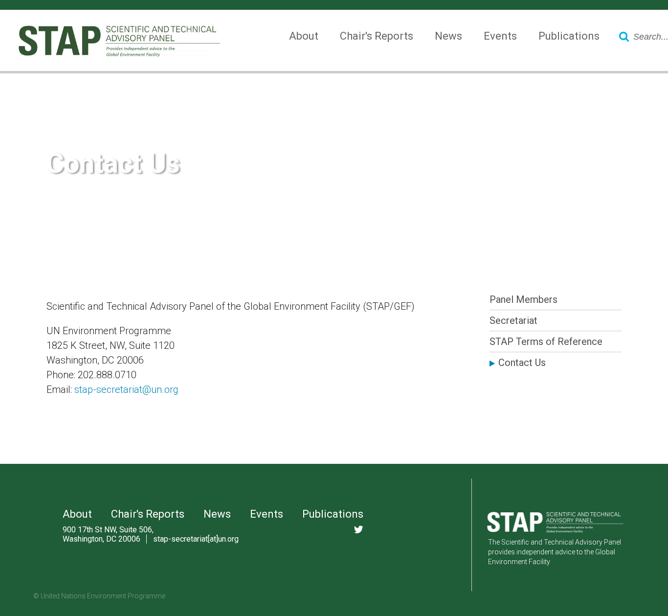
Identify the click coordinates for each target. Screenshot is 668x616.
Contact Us (522, 362)
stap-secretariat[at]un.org (196, 539)
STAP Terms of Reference (546, 341)
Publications (569, 36)
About (303, 36)
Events (500, 36)
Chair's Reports (376, 36)
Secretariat (513, 320)
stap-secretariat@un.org (126, 389)
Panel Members (523, 299)
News (448, 36)
